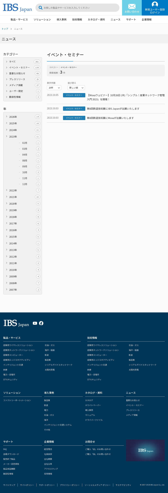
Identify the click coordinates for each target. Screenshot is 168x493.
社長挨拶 (48, 454)
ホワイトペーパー (93, 405)
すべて (24, 61)
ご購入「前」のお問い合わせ (98, 449)
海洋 (46, 419)
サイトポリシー (27, 485)
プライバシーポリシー (70, 485)
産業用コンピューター (13, 354)
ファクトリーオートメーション (17, 400)
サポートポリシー (47, 485)
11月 (30, 178)
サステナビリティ (123, 485)
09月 (30, 166)
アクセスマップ (51, 468)
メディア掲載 (24, 85)
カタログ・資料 (96, 19)
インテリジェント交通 (13, 364)
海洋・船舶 (50, 350)
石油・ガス (50, 345)
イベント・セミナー (24, 67)
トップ (5, 28)
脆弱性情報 (24, 96)
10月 (30, 172)
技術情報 (77, 19)
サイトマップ (9, 485)
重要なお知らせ (24, 73)
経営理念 (48, 449)
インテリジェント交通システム (58, 424)
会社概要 (48, 459)
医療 (5, 369)
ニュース (115, 19)
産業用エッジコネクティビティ (17, 359)
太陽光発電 (50, 369)
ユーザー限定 (24, 91)
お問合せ (90, 441)
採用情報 (48, 473)
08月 (30, 160)
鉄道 (47, 354)
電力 (46, 410)
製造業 (48, 359)
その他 (47, 429)
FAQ (5, 449)
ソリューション (42, 19)
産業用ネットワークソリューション (19, 350)
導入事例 (61, 19)
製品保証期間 (9, 468)
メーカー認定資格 (11, 463)
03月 (30, 148)
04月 (30, 154)
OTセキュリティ (10, 379)
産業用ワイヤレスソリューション (18, 345)
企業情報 (147, 19)
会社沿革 (48, 463)
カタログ (89, 400)
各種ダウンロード (11, 454)
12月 (30, 184)
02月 (30, 142)
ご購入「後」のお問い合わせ (98, 454)
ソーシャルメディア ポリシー (98, 485)
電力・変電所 (9, 374)
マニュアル (90, 415)
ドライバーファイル (94, 419)
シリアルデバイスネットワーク (58, 364)
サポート (131, 19)
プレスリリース (24, 79)
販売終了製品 (9, 459)
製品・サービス (19, 19)
